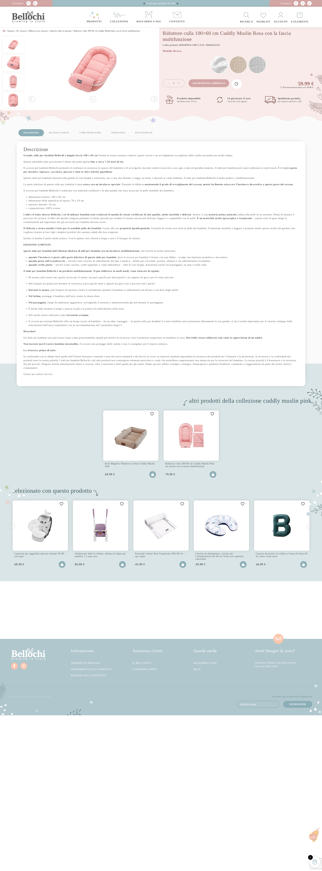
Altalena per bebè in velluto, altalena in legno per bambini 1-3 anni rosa (100, 555)
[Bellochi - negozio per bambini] (35, 17)
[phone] (35, 3)
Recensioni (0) (143, 133)
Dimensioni (118, 133)
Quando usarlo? (59, 133)
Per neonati (21, 31)
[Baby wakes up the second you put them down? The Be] (134, 610)
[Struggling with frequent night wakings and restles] (27, 610)
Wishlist (263, 21)
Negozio (11, 31)
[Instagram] (303, 3)
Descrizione (31, 133)
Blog (197, 669)
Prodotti (94, 21)
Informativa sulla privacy (91, 669)
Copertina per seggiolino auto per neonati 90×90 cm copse (39, 555)
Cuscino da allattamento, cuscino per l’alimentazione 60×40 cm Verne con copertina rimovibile (219, 555)
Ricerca (246, 21)
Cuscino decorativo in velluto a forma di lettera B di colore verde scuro (281, 555)
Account (281, 21)
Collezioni (119, 21)
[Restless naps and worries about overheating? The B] (188, 610)
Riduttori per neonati (38, 31)
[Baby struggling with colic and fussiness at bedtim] (80, 610)
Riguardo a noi (149, 21)
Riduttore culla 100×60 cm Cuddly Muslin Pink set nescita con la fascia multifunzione (189, 465)
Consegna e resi (144, 669)
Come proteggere (90, 133)
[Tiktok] (309, 3)
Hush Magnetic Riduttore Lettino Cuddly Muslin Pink (130, 465)
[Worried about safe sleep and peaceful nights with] (241, 610)
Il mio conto (141, 663)
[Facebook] (296, 3)
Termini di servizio (85, 663)
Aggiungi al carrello (209, 83)
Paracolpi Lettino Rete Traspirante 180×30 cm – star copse (160, 555)
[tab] (31, 132)
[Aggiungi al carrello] (152, 474)
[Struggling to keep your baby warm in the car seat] (295, 610)
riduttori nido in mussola (61, 31)
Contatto (177, 21)
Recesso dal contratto (89, 675)
